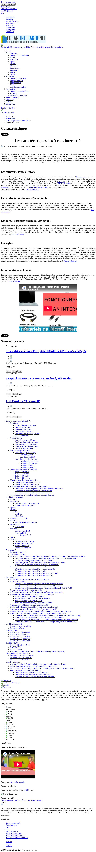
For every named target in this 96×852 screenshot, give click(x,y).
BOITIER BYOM (13, 643)
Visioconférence (12, 89)
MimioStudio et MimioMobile (26, 522)
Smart (12, 74)
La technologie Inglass (28, 467)
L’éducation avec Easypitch (25, 506)
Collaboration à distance (24, 432)
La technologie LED (27, 457)
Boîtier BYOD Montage (19, 634)
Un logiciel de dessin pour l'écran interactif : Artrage (34, 560)
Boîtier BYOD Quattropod (20, 639)
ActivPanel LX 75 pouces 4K (23, 401)
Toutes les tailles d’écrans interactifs (23, 470)
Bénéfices (14, 423)
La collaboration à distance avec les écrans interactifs (29, 579)
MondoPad (5, 187)
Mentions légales (12, 831)
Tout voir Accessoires (18, 79)
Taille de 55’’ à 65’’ (22, 474)
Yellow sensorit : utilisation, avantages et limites (32, 599)
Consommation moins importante (27, 434)
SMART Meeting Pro (23, 548)
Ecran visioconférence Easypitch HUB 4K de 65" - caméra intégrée (46, 351)
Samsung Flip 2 (25, 535)
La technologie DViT (27, 465)
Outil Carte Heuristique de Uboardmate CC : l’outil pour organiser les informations (45, 622)
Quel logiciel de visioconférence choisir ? (25, 670)
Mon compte (10, 17)
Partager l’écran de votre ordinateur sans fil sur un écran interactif (39, 584)
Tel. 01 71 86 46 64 (8, 108)
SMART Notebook (22, 546)
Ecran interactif (11, 53)
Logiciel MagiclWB (22, 531)
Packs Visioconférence (18, 95)
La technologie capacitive (29, 463)
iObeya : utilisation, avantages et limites (29, 596)
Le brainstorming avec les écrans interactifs (26, 590)
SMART (13, 539)
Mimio (13, 520)
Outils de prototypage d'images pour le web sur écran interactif (33, 609)
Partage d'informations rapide (26, 425)
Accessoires (10, 76)
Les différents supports (14, 624)
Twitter (8, 844)
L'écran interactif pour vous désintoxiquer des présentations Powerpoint (36, 592)
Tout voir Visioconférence (20, 91)
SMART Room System (23, 544)
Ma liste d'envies (12, 21)
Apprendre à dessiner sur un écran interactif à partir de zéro (37, 565)
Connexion (10, 32)
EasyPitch (14, 59)
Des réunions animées (23, 429)
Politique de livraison (13, 834)
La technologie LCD (27, 455)
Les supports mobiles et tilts (20, 626)
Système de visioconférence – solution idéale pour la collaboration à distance (38, 664)
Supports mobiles (16, 81)
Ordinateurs (14, 85)
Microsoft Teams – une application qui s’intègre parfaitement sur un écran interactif (40, 611)
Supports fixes (15, 83)
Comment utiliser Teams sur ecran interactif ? (31, 672)
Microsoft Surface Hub (38, 187)
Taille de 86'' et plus (22, 478)
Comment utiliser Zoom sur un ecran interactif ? (32, 675)
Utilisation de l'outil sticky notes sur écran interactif (29, 605)
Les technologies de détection (26, 459)
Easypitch (14, 501)
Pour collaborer (11, 577)
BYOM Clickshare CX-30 (20, 645)
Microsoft (13, 66)
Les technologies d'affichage (25, 453)
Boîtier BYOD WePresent (20, 632)
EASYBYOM (15, 647)
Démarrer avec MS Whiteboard (21, 656)
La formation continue (18, 552)
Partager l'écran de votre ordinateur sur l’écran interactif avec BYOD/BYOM (43, 588)
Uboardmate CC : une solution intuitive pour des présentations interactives (37, 613)
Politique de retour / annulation (17, 838)
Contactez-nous (11, 825)
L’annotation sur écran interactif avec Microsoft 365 (34, 575)
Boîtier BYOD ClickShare (20, 637)
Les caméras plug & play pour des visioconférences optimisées (33, 666)
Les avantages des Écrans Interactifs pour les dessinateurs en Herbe (40, 563)
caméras (13, 93)
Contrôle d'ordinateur (23, 427)
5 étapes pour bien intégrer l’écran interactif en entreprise (22, 800)
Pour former (10, 550)
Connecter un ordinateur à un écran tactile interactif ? (30, 486)
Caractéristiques (16, 438)
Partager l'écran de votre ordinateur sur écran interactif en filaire (38, 586)
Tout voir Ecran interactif (19, 55)
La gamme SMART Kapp (24, 541)
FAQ (7, 827)
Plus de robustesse (21, 436)
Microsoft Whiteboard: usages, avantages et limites (33, 603)
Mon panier (10, 23)
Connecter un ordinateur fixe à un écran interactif (33, 493)
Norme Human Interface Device (27, 484)
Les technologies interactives (21, 451)
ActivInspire (19, 527)
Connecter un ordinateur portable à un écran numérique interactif (39, 489)
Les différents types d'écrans (25, 440)
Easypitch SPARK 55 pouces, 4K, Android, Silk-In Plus (39, 378)
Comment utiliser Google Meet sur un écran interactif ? (35, 677)
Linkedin (9, 846)
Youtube (9, 842)
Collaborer (9, 100)
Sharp (12, 72)
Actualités (9, 19)
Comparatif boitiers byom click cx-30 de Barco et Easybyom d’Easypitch (37, 651)
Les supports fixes (17, 628)
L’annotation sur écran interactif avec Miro (30, 571)
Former (8, 102)
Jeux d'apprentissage (17, 554)
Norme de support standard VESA (28, 482)
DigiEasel (18, 514)
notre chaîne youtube (17, 782)
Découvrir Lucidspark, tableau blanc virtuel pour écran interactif (34, 607)
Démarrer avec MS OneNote (21, 658)
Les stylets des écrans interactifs (26, 446)
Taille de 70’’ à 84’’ (22, 472)
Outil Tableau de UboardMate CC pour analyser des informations (39, 618)
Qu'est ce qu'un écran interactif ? (18, 121)
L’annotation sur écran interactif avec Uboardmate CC (35, 569)
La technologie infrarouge (29, 461)
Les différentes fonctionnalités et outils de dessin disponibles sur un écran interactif (45, 558)
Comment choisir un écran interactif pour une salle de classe (32, 495)
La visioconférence (13, 662)
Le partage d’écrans (17, 582)
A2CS (25, 790)
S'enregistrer (10, 30)
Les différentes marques (15, 497)
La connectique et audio (24, 448)
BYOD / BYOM (12, 98)
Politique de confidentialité (15, 836)
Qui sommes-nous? (13, 823)
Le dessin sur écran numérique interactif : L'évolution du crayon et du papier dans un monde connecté (48, 556)
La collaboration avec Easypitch (27, 503)
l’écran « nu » (81, 177)
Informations (10, 104)
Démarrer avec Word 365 (19, 660)
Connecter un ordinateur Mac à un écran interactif (33, 491)
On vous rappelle (7, 112)
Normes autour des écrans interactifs (23, 480)
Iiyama (12, 62)
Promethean (14, 68)
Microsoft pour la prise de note (17, 653)
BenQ (12, 57)
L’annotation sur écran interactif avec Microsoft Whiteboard (37, 573)
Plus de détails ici (33, 189)
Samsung (13, 70)
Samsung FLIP (20, 533)
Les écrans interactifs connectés (26, 442)
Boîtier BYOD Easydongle (20, 641)
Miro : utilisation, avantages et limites (28, 601)
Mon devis (9, 25)
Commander (10, 27)
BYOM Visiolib (16, 649)
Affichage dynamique (18, 87)
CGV (8, 829)
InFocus (13, 64)
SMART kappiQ (63, 183)
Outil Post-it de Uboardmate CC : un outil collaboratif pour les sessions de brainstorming (47, 615)
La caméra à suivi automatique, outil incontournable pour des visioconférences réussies (42, 668)
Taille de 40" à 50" (22, 476)
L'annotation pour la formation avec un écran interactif (30, 567)
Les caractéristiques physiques (26, 444)
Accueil (8, 51)
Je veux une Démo (8, 4)
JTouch (17, 512)
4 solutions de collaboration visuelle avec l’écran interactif (31, 594)
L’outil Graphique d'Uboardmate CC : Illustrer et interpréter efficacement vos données (46, 620)
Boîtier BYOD (11, 630)
